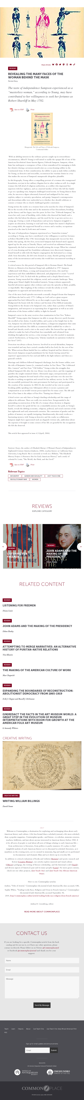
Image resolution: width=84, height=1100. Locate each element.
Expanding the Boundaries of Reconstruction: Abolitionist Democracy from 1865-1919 (38, 692)
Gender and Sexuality (33, 476)
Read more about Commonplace (42, 911)
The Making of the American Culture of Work (37, 670)
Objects (9, 865)
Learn (13, 1029)
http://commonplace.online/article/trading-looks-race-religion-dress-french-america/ (44, 896)
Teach (6, 1029)
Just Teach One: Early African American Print (61, 1029)
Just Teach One (53, 476)
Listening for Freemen (17, 555)
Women (35, 479)
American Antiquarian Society (36, 1066)
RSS (5, 1032)
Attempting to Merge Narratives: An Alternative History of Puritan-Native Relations (39, 648)
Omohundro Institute (51, 1066)
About (28, 1029)
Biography (14, 476)
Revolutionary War (18, 479)
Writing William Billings (21, 801)
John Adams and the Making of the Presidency (61, 553)
